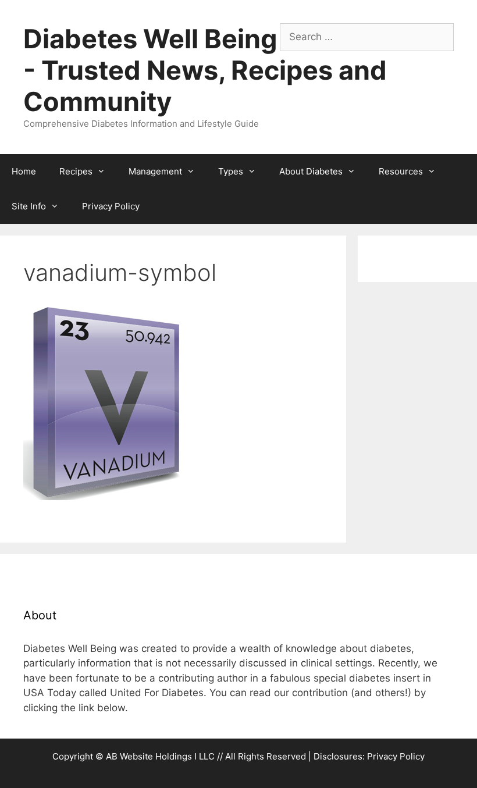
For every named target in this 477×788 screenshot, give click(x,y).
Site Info (29, 206)
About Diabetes (311, 171)
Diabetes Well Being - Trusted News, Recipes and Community (205, 70)
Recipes (75, 171)
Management (155, 171)
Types (230, 171)
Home (24, 171)
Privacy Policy (111, 206)
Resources (401, 171)
